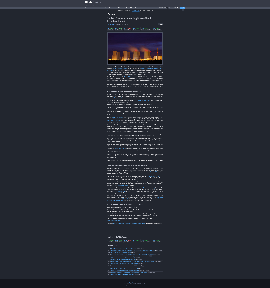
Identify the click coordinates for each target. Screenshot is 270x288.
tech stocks (110, 70)
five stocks (125, 214)
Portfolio (111, 7)
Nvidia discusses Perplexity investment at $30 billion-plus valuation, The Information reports (130, 256)
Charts (99, 7)
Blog (129, 282)
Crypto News (150, 10)
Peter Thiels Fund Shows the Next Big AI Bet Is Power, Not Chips (124, 263)
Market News (120, 10)
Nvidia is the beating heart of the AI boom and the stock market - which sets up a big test (129, 272)
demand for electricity (151, 172)
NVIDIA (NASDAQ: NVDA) (120, 68)
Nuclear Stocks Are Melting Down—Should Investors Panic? (129, 223)
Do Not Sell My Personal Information (152, 282)
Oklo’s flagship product (113, 120)
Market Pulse (128, 10)
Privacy (135, 282)
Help (175, 7)
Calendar (132, 7)
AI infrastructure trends (152, 176)
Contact (125, 282)
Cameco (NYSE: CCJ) (120, 148)
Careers (121, 282)
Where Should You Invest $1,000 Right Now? (125, 204)
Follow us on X (141, 282)
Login (178, 7)
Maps (103, 7)
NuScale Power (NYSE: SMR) (138, 134)
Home (86, 7)
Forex (124, 7)
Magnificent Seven (123, 185)
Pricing (136, 7)
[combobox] (98, 5)
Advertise (116, 282)
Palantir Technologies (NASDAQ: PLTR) (152, 68)
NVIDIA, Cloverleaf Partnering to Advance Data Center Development (125, 270)
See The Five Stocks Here (113, 220)
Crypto (127, 7)
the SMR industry (120, 191)
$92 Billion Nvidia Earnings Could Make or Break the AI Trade (123, 248)
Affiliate (111, 282)
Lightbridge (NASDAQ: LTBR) (142, 100)
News (90, 7)
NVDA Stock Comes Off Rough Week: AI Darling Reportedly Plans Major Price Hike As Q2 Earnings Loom (132, 254)
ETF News (142, 10)
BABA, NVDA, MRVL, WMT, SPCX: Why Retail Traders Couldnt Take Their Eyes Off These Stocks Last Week (133, 261)
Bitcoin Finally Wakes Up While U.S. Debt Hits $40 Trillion (123, 274)
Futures (120, 7)
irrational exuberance (120, 98)
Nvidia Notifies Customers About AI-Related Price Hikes (122, 265)
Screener (95, 7)
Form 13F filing (128, 77)
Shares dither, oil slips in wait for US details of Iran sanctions (123, 259)
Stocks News (135, 10)
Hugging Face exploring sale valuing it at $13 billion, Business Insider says (126, 266)
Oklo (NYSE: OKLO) (117, 117)
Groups (106, 7)
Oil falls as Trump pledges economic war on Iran (121, 252)
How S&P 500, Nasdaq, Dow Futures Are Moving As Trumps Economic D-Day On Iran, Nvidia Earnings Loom (133, 250)
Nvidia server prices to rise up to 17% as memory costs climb (123, 257)
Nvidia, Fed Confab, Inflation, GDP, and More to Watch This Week (124, 268)
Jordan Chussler (111, 24)
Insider (115, 7)
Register (183, 7)
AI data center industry (148, 188)
